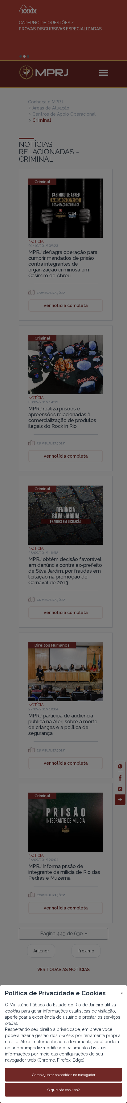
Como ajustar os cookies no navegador (63, 1075)
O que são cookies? (63, 1090)
